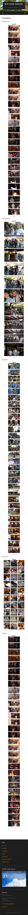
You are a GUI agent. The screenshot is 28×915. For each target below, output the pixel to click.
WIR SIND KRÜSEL (13, 4)
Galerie (3, 853)
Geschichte (4, 851)
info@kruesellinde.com (9, 903)
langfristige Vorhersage (14, 885)
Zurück (14, 24)
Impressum (4, 906)
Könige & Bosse (5, 861)
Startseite (4, 845)
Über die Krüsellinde (6, 859)
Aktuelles (4, 848)
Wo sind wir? (5, 856)
